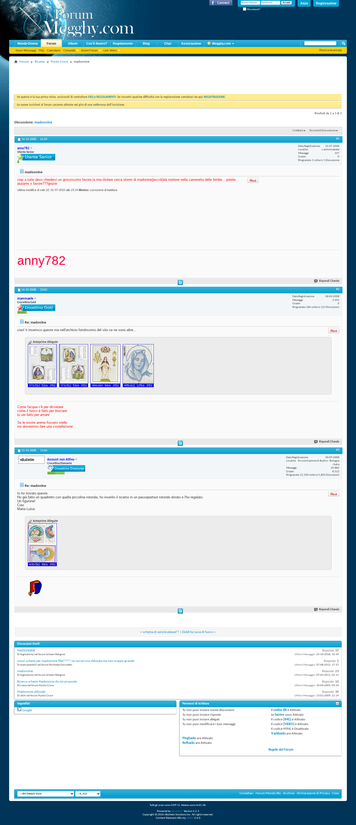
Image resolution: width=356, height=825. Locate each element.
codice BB (280, 710)
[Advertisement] (109, 77)
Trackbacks (278, 733)
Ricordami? (253, 9)
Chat (167, 43)
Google (27, 710)
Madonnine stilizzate (31, 692)
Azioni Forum (89, 50)
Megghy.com (221, 43)
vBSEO (190, 818)
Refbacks (188, 743)
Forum (51, 43)
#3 (337, 450)
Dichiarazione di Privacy (313, 793)
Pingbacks (189, 738)
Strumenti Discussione (322, 130)
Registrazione (326, 3)
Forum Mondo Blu (268, 793)
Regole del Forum (280, 749)
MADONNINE (26, 650)
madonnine (43, 122)
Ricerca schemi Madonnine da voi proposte (47, 681)
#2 (337, 289)
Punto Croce (59, 61)
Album (73, 43)
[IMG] (287, 719)
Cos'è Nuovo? (96, 43)
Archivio (289, 793)
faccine (279, 714)
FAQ (41, 50)
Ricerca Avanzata (330, 50)
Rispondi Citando (329, 281)
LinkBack (298, 130)
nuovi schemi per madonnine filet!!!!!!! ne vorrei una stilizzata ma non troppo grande (75, 661)
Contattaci (247, 793)
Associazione (191, 43)
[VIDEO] (288, 724)
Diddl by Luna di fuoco (197, 632)
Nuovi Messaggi (26, 50)
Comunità (69, 50)
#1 (337, 138)
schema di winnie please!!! (161, 632)
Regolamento (123, 43)
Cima (335, 793)
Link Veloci (110, 50)
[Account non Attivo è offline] (32, 460)
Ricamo (40, 61)
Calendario (53, 50)
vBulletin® (177, 811)
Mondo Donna (27, 43)
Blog (146, 43)
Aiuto (304, 3)
